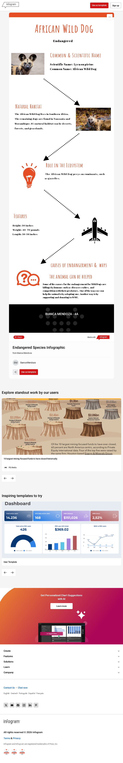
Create (7, 650)
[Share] (15, 372)
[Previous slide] (5, 478)
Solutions (8, 661)
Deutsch (14, 693)
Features (8, 656)
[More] (109, 17)
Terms (7, 738)
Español (31, 693)
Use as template (99, 5)
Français (40, 693)
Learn (7, 667)
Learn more (61, 606)
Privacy (17, 738)
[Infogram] (10, 5)
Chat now (23, 687)
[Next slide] (12, 478)
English (7, 693)
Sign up (115, 5)
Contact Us (9, 687)
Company (9, 672)
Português (23, 693)
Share (19, 337)
